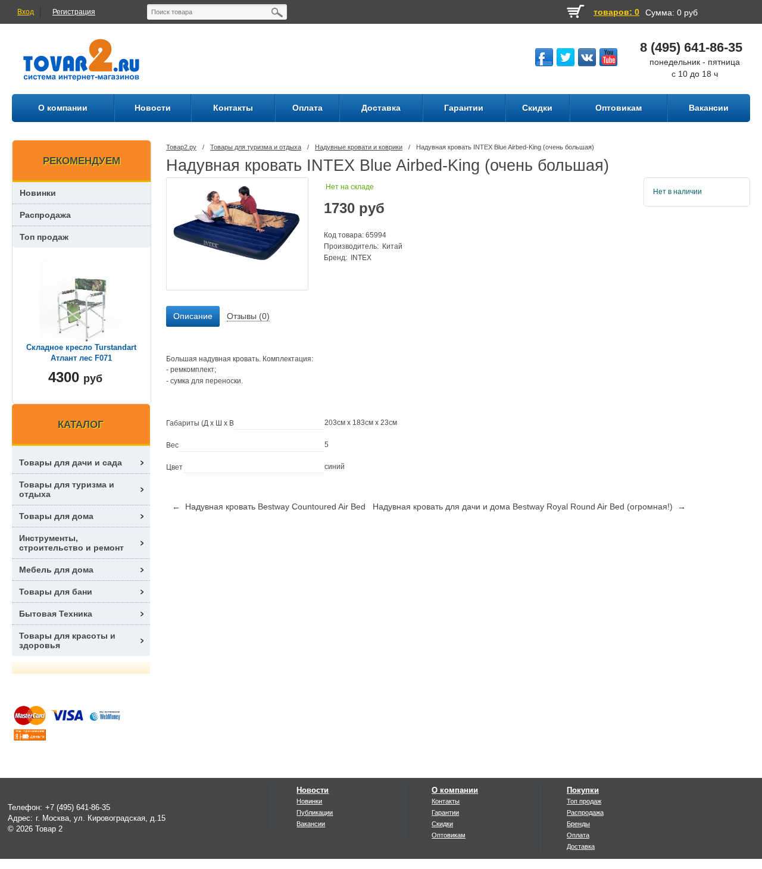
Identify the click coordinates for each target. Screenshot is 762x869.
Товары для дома (56, 516)
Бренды (578, 823)
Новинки (38, 193)
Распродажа (45, 215)
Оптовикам (449, 835)
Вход (25, 12)
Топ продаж (44, 237)
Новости (312, 790)
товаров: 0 (616, 12)
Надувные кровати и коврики (358, 147)
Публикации (314, 812)
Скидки (442, 823)
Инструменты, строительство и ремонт (71, 542)
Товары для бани (55, 591)
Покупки (583, 790)
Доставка (581, 846)
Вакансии (310, 823)
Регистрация (73, 12)
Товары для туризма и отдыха (255, 147)
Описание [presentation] (193, 316)
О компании (455, 790)
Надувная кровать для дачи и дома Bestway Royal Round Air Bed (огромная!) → (529, 506)
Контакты (446, 801)
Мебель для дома (56, 569)
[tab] (193, 316)
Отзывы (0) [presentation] (248, 316)
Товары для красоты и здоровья (67, 640)
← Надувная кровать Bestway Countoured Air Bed (269, 506)
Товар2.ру (181, 147)
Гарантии (445, 812)
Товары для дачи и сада (70, 462)
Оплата (578, 835)
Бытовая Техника (55, 613)
